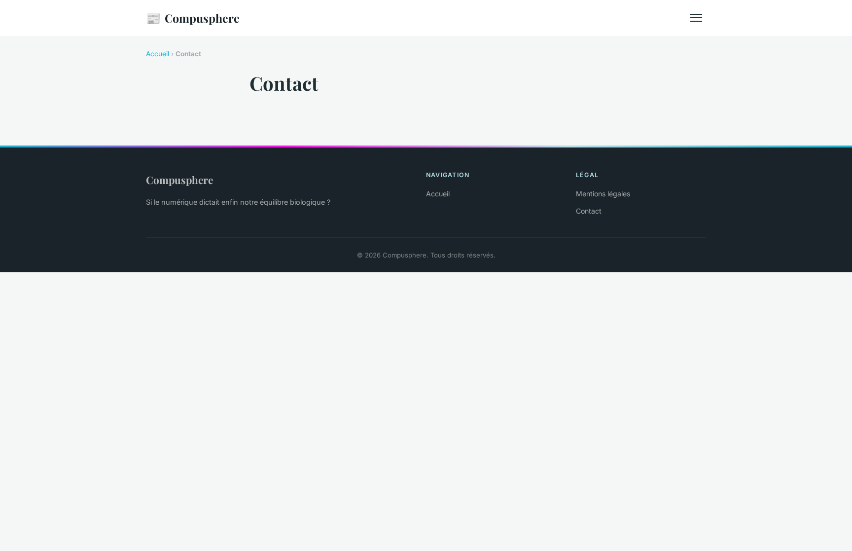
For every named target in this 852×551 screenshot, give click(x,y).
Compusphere (193, 18)
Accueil (157, 54)
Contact (589, 211)
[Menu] (696, 18)
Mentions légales (603, 193)
